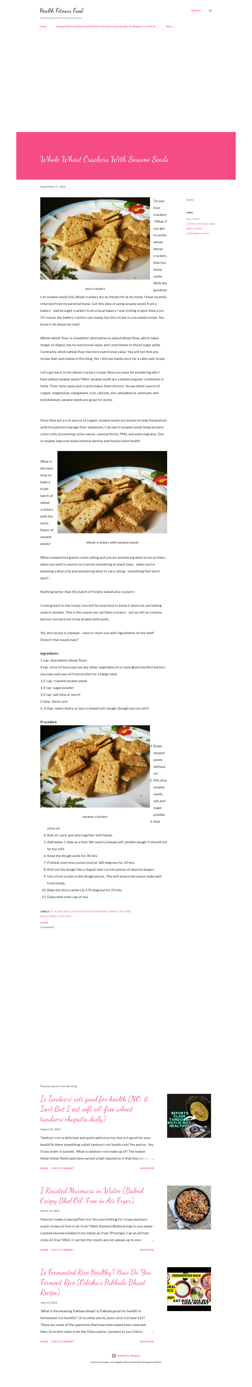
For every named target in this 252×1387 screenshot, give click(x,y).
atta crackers (193, 218)
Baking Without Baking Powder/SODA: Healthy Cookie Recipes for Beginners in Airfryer (106, 26)
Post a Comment (62, 1168)
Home (43, 26)
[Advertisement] (119, 60)
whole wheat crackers (197, 233)
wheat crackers (194, 228)
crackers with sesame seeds (200, 223)
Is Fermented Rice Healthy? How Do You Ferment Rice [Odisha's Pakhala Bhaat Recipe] (96, 1282)
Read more (147, 1168)
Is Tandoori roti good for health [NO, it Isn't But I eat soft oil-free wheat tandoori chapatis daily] (94, 1108)
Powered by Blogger (128, 1355)
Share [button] (190, 199)
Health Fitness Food (61, 10)
